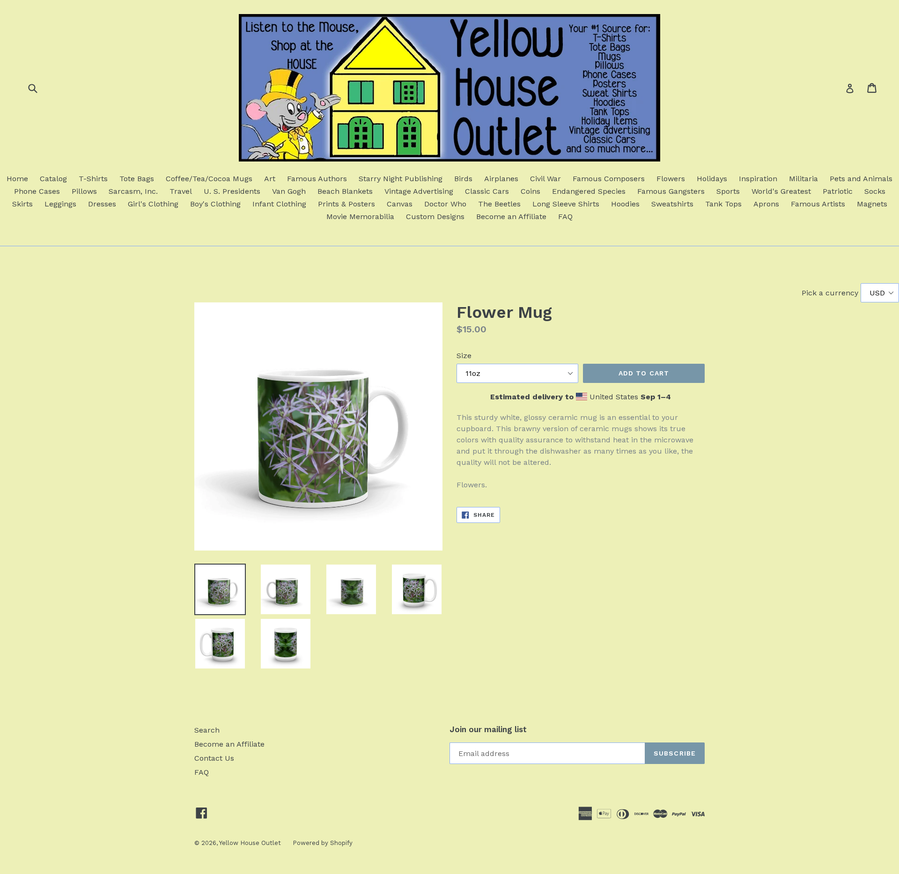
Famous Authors (317, 178)
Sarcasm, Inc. (133, 191)
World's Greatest (781, 191)
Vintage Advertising (418, 191)
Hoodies (625, 203)
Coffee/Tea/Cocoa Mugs (209, 178)
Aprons (766, 203)
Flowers (670, 178)
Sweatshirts (672, 203)
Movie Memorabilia (360, 216)
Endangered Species (589, 191)
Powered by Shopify (323, 842)
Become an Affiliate (511, 216)
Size (464, 355)
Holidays (712, 178)
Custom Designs (435, 216)
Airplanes (501, 178)
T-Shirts (93, 178)
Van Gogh (289, 191)
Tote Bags (136, 178)
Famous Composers (609, 178)
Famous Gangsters (671, 191)
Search (207, 730)
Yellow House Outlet (250, 842)
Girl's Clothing (153, 203)
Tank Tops (723, 203)
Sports (728, 191)
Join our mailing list (488, 729)
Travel (180, 191)
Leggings (60, 203)
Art (269, 178)
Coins (530, 191)
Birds (463, 178)
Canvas (400, 203)
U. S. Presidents (232, 191)
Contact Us (214, 758)
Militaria (803, 178)
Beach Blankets (345, 191)
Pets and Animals (861, 178)
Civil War (545, 178)
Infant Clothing (279, 203)
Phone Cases (37, 191)
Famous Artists (818, 203)
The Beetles (499, 203)
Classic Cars (487, 191)
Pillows (84, 191)
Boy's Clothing (215, 203)
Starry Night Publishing (400, 178)
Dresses (102, 203)
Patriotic (838, 191)
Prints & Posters (346, 203)
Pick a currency (831, 292)
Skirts (22, 203)
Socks (874, 191)
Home (17, 178)
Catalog (53, 178)
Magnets (872, 203)
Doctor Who (445, 203)
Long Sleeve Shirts (565, 203)
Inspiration (758, 178)
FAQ (565, 216)
